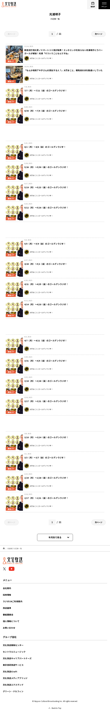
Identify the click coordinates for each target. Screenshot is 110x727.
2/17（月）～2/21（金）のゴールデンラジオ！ (46, 498)
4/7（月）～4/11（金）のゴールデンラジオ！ (45, 340)
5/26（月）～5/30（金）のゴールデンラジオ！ (46, 167)
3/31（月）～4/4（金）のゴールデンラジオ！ (45, 360)
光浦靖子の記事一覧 (14, 548)
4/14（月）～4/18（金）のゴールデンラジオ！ (46, 304)
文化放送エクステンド (13, 684)
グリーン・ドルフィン (13, 691)
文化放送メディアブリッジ (15, 678)
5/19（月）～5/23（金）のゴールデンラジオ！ (46, 187)
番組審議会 (8, 614)
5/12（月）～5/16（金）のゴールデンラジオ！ (46, 207)
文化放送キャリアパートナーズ (17, 658)
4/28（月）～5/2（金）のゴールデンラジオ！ (45, 263)
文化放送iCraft (10, 671)
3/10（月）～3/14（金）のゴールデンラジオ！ (46, 437)
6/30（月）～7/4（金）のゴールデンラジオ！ (45, 110)
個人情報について (11, 621)
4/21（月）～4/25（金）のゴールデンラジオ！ (46, 284)
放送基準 (7, 608)
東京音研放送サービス (13, 664)
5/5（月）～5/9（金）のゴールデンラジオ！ (45, 243)
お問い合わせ (9, 627)
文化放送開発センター (13, 645)
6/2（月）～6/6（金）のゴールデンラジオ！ (45, 146)
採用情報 (7, 594)
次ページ (98, 34)
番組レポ (11, 61)
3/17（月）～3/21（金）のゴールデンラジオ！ (46, 401)
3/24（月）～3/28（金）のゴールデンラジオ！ (46, 380)
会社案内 (7, 588)
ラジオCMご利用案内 (12, 601)
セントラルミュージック (14, 651)
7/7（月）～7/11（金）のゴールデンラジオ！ (45, 90)
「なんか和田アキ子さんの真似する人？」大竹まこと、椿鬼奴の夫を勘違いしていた (63, 70)
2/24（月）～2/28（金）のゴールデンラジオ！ (46, 477)
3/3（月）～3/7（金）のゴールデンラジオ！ (45, 457)
